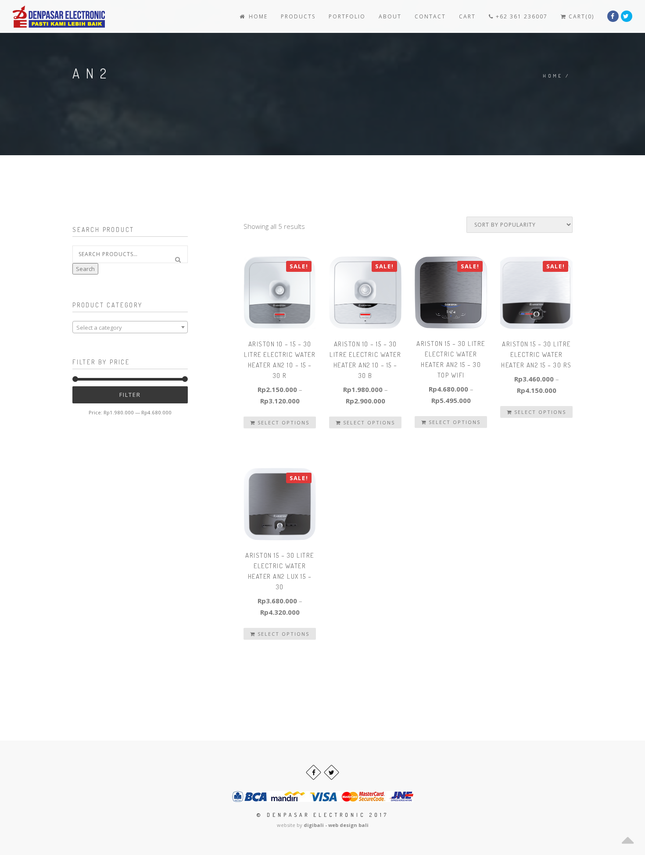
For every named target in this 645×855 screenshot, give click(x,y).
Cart (467, 16)
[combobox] (130, 327)
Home (257, 16)
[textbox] (130, 327)
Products (298, 16)
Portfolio (347, 16)
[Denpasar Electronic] (39, 16)
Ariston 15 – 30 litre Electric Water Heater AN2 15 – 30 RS (536, 354)
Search (85, 269)
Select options (282, 422)
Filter (130, 395)
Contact (430, 16)
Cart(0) (580, 16)
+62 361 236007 (521, 16)
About (390, 16)
